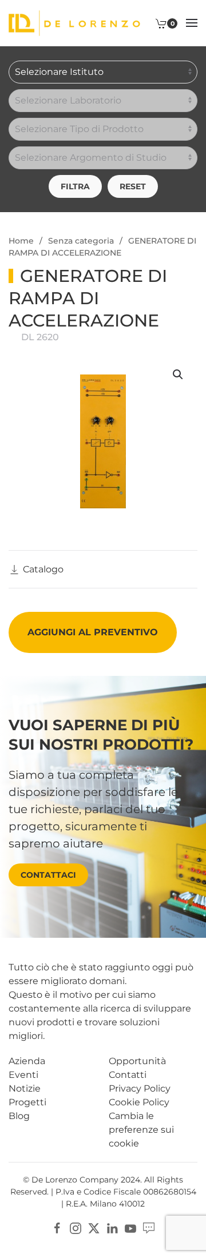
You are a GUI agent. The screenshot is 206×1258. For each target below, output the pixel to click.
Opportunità (137, 1061)
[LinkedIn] (112, 1228)
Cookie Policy (139, 1102)
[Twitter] (94, 1228)
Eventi (23, 1074)
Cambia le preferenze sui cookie (141, 1129)
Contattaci (48, 875)
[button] (191, 23)
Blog (19, 1115)
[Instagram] (75, 1228)
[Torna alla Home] (74, 23)
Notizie (25, 1088)
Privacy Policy (140, 1088)
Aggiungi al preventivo (92, 632)
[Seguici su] (148, 1228)
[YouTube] (130, 1228)
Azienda (27, 1061)
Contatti (127, 1074)
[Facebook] (57, 1228)
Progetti (27, 1102)
